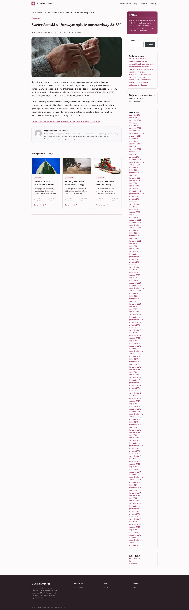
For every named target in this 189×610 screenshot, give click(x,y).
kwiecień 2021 (135, 272)
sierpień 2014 (134, 482)
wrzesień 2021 (135, 259)
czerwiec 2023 (135, 204)
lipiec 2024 (133, 170)
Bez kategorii (134, 558)
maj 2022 (133, 238)
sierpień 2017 (134, 388)
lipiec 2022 (133, 233)
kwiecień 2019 (135, 335)
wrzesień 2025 (135, 136)
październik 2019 (136, 320)
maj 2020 (133, 301)
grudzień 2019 (135, 314)
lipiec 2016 (133, 422)
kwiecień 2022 (135, 241)
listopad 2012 (134, 537)
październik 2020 (136, 288)
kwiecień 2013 (135, 524)
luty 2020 (133, 309)
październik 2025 (136, 133)
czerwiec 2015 (135, 456)
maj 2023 (133, 207)
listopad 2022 (135, 222)
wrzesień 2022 (135, 228)
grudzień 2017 (135, 377)
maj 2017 (133, 396)
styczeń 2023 (135, 217)
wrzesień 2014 (135, 480)
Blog (135, 3)
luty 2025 (133, 154)
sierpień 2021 (134, 262)
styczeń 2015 (134, 469)
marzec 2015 (134, 464)
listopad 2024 (135, 159)
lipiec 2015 (133, 453)
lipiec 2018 (133, 359)
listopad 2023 (135, 191)
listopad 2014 (134, 474)
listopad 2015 (134, 443)
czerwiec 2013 (135, 519)
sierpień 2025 (135, 138)
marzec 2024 (134, 180)
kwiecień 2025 (135, 149)
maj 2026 (133, 117)
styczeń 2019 (134, 343)
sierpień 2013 (134, 514)
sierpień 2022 (135, 230)
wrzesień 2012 (135, 543)
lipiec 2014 (133, 485)
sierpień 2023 (135, 199)
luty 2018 (133, 372)
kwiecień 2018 (135, 367)
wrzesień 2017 (135, 385)
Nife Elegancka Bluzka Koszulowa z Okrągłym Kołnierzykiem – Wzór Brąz (75, 186)
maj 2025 (133, 146)
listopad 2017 (134, 380)
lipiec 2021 (133, 264)
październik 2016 (136, 414)
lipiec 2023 (133, 201)
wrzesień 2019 (135, 322)
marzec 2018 (134, 369)
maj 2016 (133, 427)
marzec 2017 (134, 401)
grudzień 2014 (135, 472)
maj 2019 (133, 333)
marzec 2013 (134, 527)
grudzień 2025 (135, 128)
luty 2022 (133, 246)
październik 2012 (136, 540)
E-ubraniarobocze (42, 607)
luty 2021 (133, 278)
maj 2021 (133, 270)
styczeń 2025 (135, 157)
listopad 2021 (134, 254)
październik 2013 (136, 509)
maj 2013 (133, 522)
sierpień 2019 (134, 325)
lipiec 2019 (133, 327)
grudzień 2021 (135, 251)
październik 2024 (136, 162)
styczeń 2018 (134, 375)
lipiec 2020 (133, 296)
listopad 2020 (135, 285)
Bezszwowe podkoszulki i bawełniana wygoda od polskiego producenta (140, 82)
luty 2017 (133, 404)
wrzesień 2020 (135, 291)
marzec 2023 (134, 212)
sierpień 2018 (134, 356)
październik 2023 (136, 194)
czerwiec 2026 (135, 115)
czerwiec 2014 (135, 488)
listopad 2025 (135, 131)
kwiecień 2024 (135, 178)
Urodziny (153, 3)
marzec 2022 (134, 243)
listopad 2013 (134, 506)
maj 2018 (133, 364)
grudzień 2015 (135, 440)
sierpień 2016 (134, 419)
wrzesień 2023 (135, 196)
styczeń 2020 (135, 312)
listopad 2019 (134, 317)
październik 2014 (136, 477)
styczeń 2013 (134, 532)
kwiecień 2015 (135, 461)
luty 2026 (133, 123)
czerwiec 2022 (135, 236)
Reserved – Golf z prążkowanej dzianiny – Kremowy (44, 184)
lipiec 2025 (133, 141)
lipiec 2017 (133, 390)
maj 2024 (133, 175)
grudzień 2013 (135, 503)
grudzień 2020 (135, 283)
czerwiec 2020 (135, 299)
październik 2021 (136, 257)
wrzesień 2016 (135, 417)
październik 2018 (136, 351)
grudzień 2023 (135, 188)
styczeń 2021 (134, 280)
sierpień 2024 (135, 167)
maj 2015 (133, 459)
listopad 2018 (134, 348)
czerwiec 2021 (135, 267)
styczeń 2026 (135, 125)
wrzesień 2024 (135, 165)
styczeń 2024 (135, 186)
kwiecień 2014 (135, 493)
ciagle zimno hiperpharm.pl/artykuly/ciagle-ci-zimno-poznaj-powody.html (66, 121)
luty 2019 (133, 341)
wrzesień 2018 (135, 354)
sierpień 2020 (135, 293)
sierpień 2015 (134, 451)
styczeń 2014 (134, 501)
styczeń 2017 (134, 406)
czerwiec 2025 (135, 144)
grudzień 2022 (135, 220)
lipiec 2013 (133, 516)
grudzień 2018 (135, 346)
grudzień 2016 (135, 409)
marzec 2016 (134, 432)
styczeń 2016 (134, 438)
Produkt (36, 19)
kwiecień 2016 (135, 430)
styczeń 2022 (135, 249)
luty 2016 (133, 435)
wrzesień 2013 (135, 511)
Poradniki (143, 3)
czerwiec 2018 (135, 362)
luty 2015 (133, 467)
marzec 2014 (134, 495)
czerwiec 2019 (135, 330)
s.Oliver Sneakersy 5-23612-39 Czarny (105, 183)
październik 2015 (136, 446)
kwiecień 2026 (135, 120)
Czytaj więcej (39, 205)
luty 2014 (133, 498)
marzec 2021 (134, 275)
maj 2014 (133, 490)
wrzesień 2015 (135, 448)
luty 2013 (133, 530)
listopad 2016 (134, 411)
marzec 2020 (134, 306)
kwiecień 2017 (135, 398)
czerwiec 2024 (135, 173)
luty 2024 (133, 183)
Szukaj (132, 40)
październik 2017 (136, 383)
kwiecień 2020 (135, 304)
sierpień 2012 (134, 545)
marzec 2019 (134, 338)
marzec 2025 (134, 152)
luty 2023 (133, 215)
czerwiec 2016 (135, 425)
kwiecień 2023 (135, 209)
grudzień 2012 (135, 535)
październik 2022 (136, 225)
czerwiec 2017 (135, 393)
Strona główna (125, 3)
